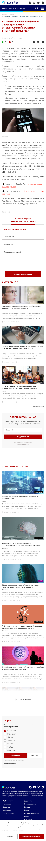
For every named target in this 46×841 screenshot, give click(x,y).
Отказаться (9, 836)
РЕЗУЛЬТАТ (35, 755)
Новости (11, 14)
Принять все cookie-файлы (31, 836)
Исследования (30, 804)
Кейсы (26, 810)
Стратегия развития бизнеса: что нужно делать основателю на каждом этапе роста (22, 347)
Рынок (26, 816)
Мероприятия (8, 813)
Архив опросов (10, 764)
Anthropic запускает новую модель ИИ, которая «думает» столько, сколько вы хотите (22, 627)
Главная (4, 14)
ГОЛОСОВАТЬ (15, 755)
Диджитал (28, 801)
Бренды (27, 807)
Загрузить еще (26, 699)
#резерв (6, 212)
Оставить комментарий (23, 274)
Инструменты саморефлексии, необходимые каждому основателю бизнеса (21, 307)
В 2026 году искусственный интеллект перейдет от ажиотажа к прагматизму (23, 668)
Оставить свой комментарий (23, 222)
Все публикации (38, 406)
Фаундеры (7, 810)
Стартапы (7, 807)
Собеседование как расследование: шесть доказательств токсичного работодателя (20, 387)
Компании (7, 804)
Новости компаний (31, 813)
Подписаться (23, 437)
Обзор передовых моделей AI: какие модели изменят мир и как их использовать (21, 586)
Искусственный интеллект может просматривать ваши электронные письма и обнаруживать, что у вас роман (21, 545)
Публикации (8, 801)
